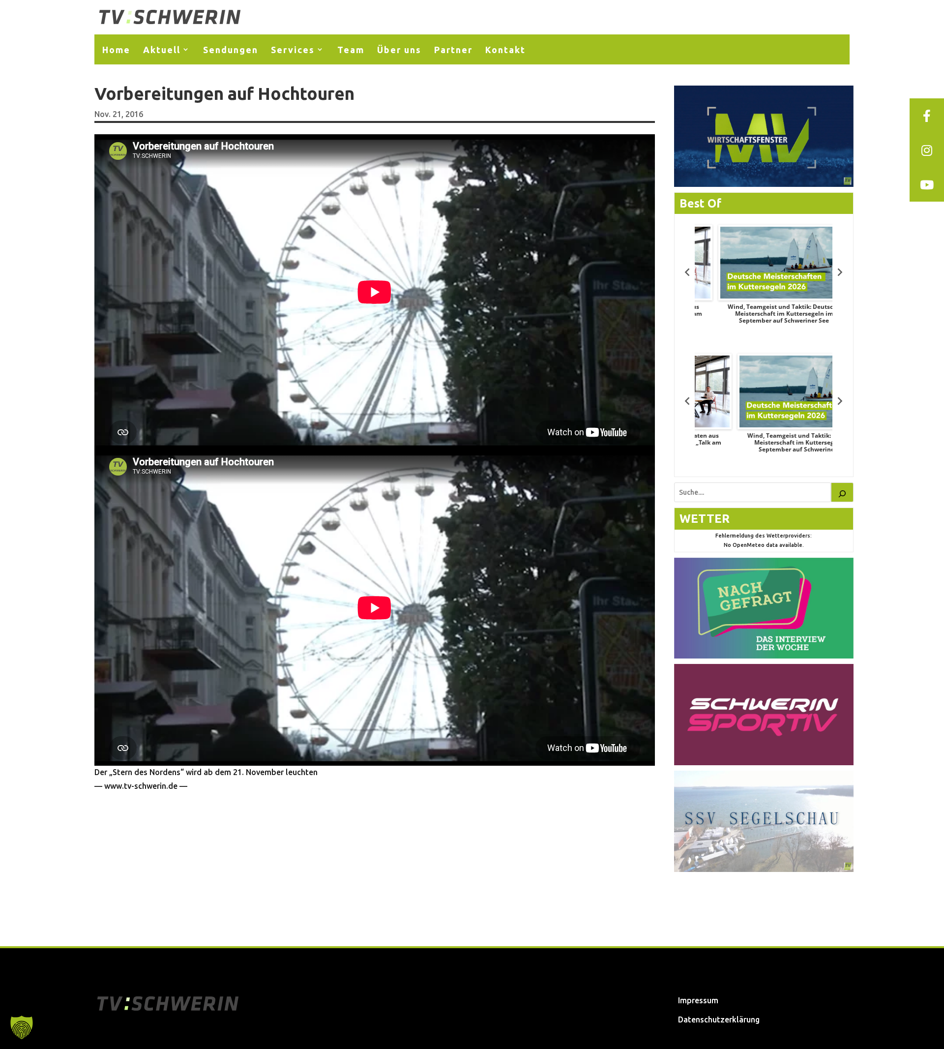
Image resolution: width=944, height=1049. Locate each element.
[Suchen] (842, 492)
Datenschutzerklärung (719, 1019)
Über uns (399, 50)
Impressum (698, 1000)
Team (350, 50)
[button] (21, 1027)
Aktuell (161, 50)
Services (293, 50)
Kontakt (505, 50)
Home (116, 50)
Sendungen (230, 50)
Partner (453, 50)
